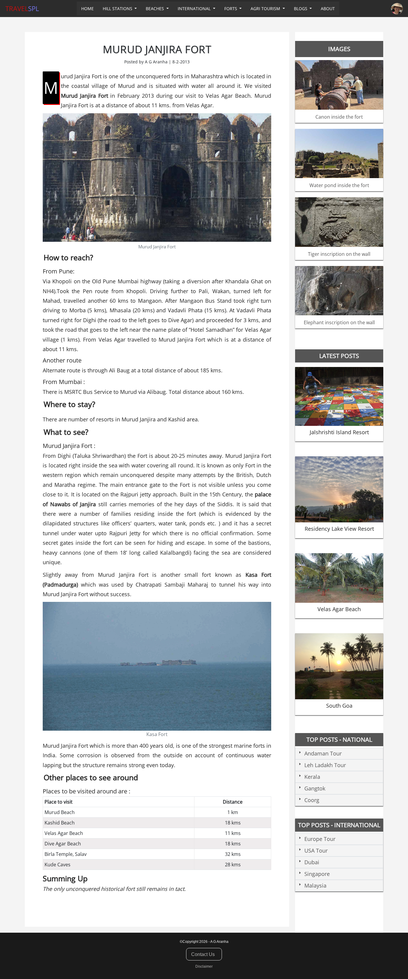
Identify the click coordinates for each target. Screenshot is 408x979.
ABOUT (328, 8)
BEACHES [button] (155, 8)
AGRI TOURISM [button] (266, 8)
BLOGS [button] (301, 8)
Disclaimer (204, 966)
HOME (87, 8)
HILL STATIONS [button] (118, 8)
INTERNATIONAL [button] (195, 8)
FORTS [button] (231, 8)
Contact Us (203, 954)
